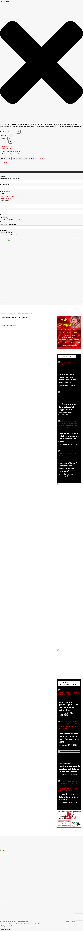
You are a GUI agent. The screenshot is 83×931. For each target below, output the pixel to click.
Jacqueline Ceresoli (65, 413)
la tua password (5, 191)
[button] (41, 62)
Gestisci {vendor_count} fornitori (12, 151)
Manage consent (6, 929)
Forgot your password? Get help (9, 196)
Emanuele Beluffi (65, 713)
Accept (3, 158)
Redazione (62, 445)
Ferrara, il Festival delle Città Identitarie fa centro (68, 797)
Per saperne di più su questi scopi (12, 154)
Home (3, 313)
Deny (8, 158)
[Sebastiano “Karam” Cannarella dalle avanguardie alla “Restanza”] (69, 455)
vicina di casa (11, 313)
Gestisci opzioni (7, 146)
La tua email (3, 209)
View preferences (17, 158)
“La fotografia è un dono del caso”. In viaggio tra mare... (67, 407)
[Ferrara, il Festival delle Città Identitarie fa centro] (69, 786)
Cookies (4, 162)
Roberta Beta (63, 386)
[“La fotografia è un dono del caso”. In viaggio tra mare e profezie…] (69, 396)
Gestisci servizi (6, 149)
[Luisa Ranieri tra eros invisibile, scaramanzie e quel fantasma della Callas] (69, 425)
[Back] (0, 174)
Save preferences (30, 158)
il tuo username (4, 184)
